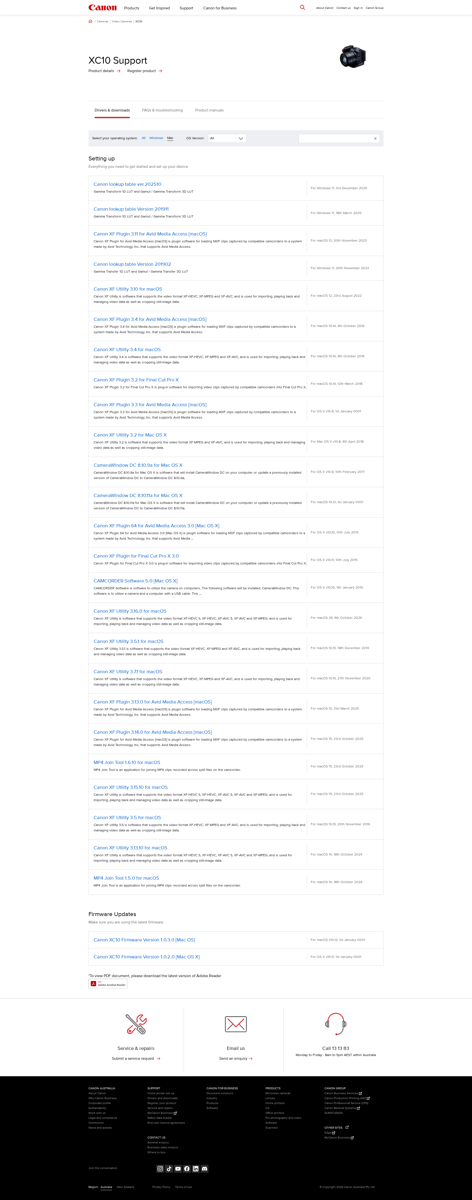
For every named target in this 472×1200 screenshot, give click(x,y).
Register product (141, 70)
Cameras (102, 22)
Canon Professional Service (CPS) (346, 1103)
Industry (211, 1098)
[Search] (302, 7)
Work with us (97, 1113)
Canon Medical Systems (340, 1108)
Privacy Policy (161, 1187)
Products (131, 8)
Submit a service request (133, 1058)
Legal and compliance (102, 1118)
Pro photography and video (283, 1118)
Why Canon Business (102, 1098)
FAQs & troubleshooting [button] (162, 110)
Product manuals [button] (209, 110)
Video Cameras (122, 22)
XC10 (138, 22)
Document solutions (219, 1093)
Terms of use (183, 1187)
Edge (328, 1133)
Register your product (162, 1103)
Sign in (358, 8)
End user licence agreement (166, 1123)
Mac (170, 138)
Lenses (270, 1098)
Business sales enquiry (163, 1147)
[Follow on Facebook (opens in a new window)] (187, 1169)
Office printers (275, 1113)
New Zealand (125, 1187)
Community (96, 1123)
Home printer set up (161, 1093)
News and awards (100, 1128)
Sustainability (97, 1108)
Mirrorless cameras (278, 1093)
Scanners (272, 1128)
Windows (156, 138)
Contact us (344, 8)
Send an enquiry (233, 1058)
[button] (375, 138)
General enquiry (158, 1142)
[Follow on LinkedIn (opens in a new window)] (196, 1169)
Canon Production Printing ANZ (345, 1098)
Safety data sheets (160, 1118)
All (144, 138)
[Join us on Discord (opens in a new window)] (204, 1169)
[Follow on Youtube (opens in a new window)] (178, 1169)
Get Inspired (159, 8)
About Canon (97, 1093)
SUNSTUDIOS (333, 1113)
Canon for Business (219, 8)
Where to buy (156, 1152)
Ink (267, 1108)
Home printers (275, 1103)
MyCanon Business (161, 1113)
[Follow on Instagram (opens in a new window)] (160, 1169)
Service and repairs (160, 1108)
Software (212, 1108)
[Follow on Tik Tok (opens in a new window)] (169, 1169)
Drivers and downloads (163, 1098)
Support (186, 8)
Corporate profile (99, 1103)
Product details (101, 70)
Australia (106, 1187)
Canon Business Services (341, 1093)
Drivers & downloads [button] (112, 110)
